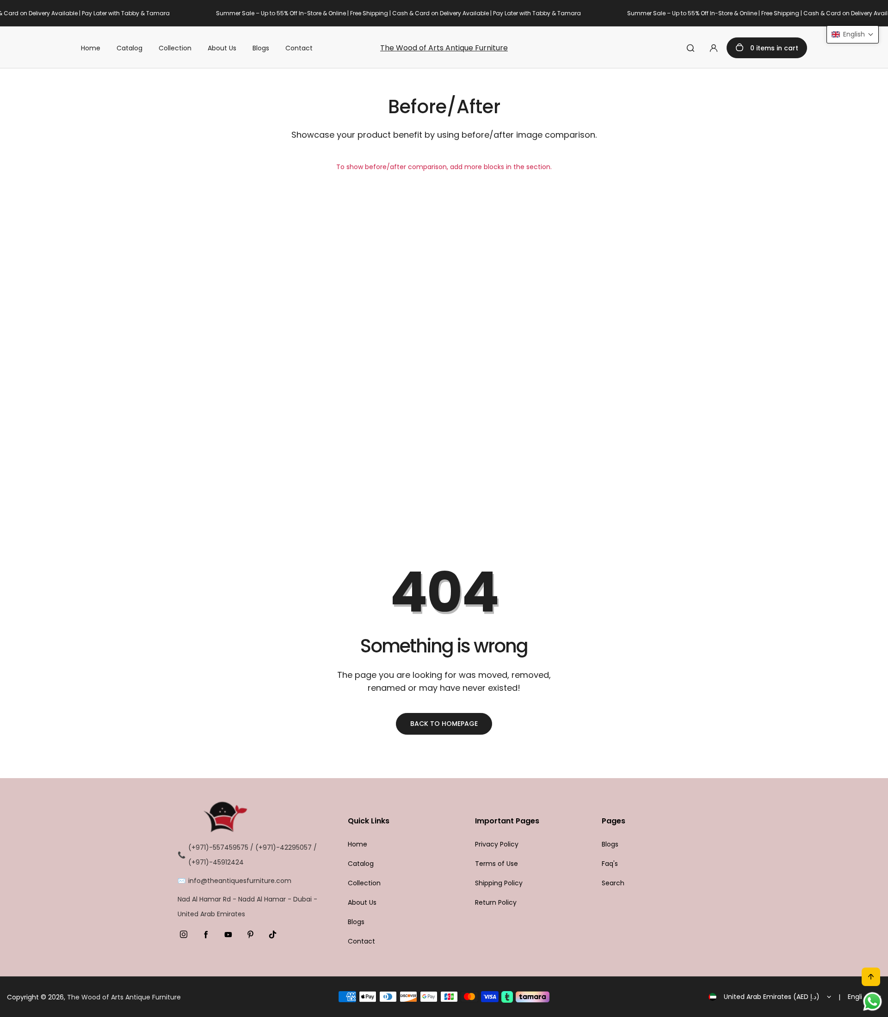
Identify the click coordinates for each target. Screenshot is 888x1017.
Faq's (610, 863)
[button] (852, 34)
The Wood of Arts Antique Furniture (444, 48)
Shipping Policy (499, 883)
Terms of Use (496, 863)
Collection (175, 48)
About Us (222, 48)
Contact (299, 48)
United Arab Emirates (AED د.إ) (772, 996)
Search (613, 883)
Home (90, 48)
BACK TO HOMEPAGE (444, 723)
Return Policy (496, 902)
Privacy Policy (496, 844)
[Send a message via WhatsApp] (872, 1001)
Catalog (129, 48)
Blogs (261, 48)
